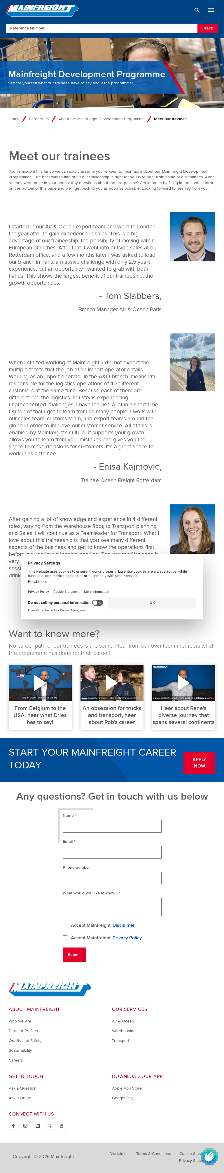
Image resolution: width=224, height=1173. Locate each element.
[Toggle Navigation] (211, 10)
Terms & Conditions (153, 1153)
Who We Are (20, 1021)
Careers (16, 1060)
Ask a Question (22, 1088)
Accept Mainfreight (103, 925)
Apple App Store (127, 1088)
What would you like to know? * (91, 893)
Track (208, 28)
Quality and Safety (25, 1040)
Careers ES (39, 118)
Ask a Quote (20, 1097)
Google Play (123, 1097)
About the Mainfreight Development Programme (101, 118)
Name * (69, 815)
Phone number (76, 867)
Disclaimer (124, 925)
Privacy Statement (195, 1160)
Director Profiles (23, 1030)
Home (14, 118)
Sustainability (20, 1050)
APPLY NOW (199, 763)
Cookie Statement (195, 1153)
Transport (120, 1040)
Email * (69, 841)
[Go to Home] (50, 995)
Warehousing (124, 1030)
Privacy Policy (127, 938)
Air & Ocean (123, 1021)
